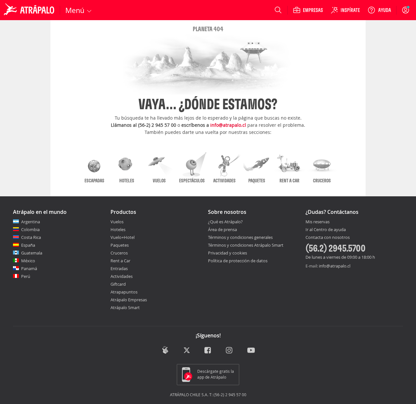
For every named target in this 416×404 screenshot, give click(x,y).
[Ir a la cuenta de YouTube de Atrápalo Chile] (251, 350)
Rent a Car (120, 261)
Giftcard (118, 284)
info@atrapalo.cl (228, 125)
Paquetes (119, 245)
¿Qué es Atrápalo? (225, 222)
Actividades (121, 276)
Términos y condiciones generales (240, 237)
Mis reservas (318, 222)
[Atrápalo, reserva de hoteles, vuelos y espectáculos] (30, 10)
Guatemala (31, 253)
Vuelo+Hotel (122, 237)
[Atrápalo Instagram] (229, 350)
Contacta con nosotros (328, 237)
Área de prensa (222, 229)
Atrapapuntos (123, 292)
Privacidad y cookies (227, 253)
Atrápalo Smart (125, 307)
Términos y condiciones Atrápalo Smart (245, 245)
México (28, 261)
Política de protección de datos (237, 261)
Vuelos (117, 222)
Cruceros (119, 253)
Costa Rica (31, 237)
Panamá (29, 268)
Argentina (30, 222)
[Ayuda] (379, 10)
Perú (25, 276)
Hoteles (117, 229)
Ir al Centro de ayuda (326, 229)
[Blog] (165, 350)
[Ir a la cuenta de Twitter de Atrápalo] (186, 350)
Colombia (30, 229)
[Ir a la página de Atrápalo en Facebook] (208, 350)
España (28, 245)
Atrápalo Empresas (128, 300)
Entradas (119, 268)
